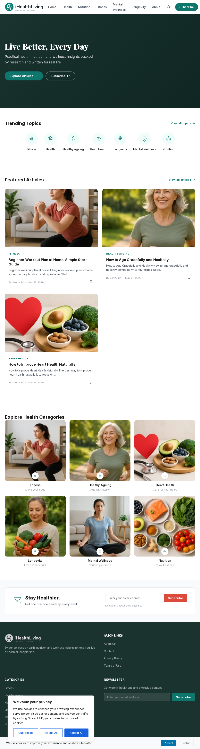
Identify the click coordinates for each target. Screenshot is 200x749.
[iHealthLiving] (24, 7)
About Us (110, 643)
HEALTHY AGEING (117, 253)
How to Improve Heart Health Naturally (42, 364)
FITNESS (14, 253)
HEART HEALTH (19, 358)
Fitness (101, 7)
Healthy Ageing (14, 695)
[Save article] (91, 282)
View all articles (180, 179)
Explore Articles (21, 76)
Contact (109, 651)
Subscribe (186, 7)
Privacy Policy (113, 658)
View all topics (181, 123)
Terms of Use (112, 665)
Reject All (51, 732)
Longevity (139, 7)
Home (52, 7)
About (156, 7)
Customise (25, 732)
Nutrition (84, 7)
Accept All (76, 732)
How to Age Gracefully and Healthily (137, 260)
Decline (186, 743)
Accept (169, 743)
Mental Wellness (119, 7)
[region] (51, 718)
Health (67, 7)
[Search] (168, 7)
